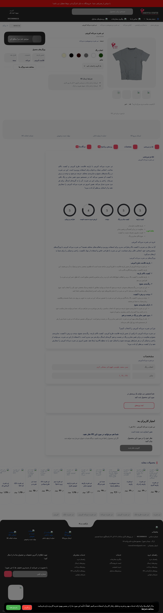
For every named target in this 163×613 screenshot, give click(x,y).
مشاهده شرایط (147, 609)
